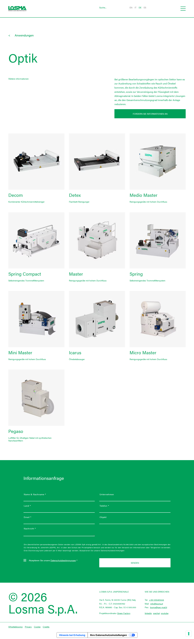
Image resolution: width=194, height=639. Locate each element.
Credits (46, 626)
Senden (135, 562)
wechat (156, 613)
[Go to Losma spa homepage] (17, 8)
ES (145, 7)
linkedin (148, 613)
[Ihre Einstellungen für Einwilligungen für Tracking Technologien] (189, 634)
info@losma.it (156, 603)
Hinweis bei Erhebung (72, 635)
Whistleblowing (15, 626)
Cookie (37, 626)
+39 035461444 (156, 599)
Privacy (28, 626)
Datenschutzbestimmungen (63, 560)
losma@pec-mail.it (158, 607)
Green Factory (123, 613)
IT (135, 7)
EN (131, 7)
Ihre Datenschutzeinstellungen (108, 635)
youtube (164, 613)
